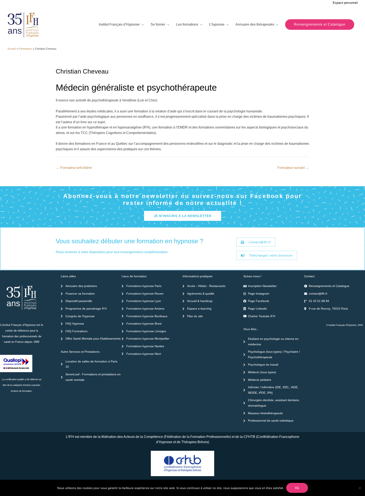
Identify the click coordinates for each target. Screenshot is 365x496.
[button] (319, 24)
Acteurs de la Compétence (143, 437)
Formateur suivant (293, 167)
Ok (297, 488)
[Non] (360, 488)
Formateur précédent (74, 167)
